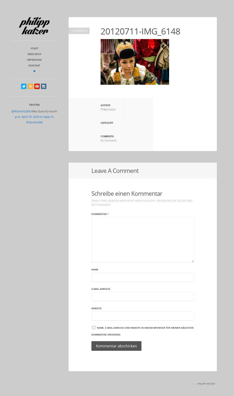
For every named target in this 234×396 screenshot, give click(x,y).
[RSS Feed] (30, 86)
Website (96, 308)
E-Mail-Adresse (100, 288)
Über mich (34, 54)
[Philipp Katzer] (34, 25)
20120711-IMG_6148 (140, 31)
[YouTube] (37, 86)
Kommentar (100, 214)
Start (34, 48)
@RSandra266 (20, 111)
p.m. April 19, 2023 (27, 117)
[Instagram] (43, 86)
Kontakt (34, 65)
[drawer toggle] (34, 71)
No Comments (109, 140)
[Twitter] (24, 86)
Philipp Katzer (108, 109)
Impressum (34, 59)
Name (94, 269)
